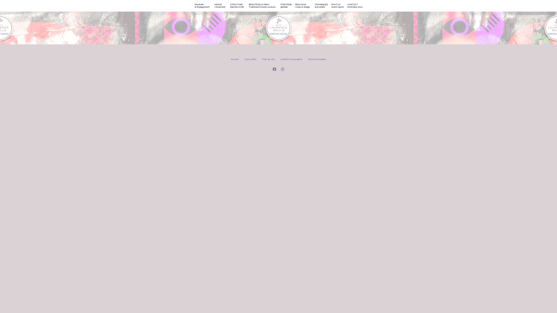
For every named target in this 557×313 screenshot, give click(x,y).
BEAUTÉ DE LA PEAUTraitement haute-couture (262, 5)
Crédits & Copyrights (291, 59)
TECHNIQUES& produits (321, 5)
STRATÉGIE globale (286, 5)
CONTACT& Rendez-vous (354, 5)
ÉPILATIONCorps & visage (302, 5)
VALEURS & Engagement (202, 5)
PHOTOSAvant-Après (337, 5)
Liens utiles (250, 59)
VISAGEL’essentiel (220, 5)
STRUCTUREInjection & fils (237, 5)
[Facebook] (274, 69)
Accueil (234, 59)
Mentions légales (317, 59)
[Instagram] (282, 69)
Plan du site (268, 59)
